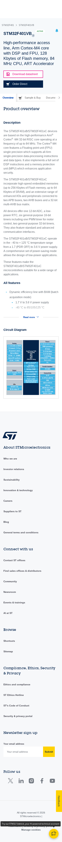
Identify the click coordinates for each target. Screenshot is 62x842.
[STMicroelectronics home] (11, 435)
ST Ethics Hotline (13, 695)
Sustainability (11, 479)
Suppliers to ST (12, 511)
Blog (6, 522)
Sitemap (8, 651)
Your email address (13, 744)
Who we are (10, 458)
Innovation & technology (18, 490)
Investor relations (13, 469)
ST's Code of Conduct (16, 705)
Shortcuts (9, 640)
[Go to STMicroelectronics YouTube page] (52, 781)
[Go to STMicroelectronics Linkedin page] (21, 781)
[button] (57, 31)
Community (10, 581)
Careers (7, 500)
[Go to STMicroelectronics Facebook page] (41, 781)
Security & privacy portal (17, 716)
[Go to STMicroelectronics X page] (11, 781)
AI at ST (8, 613)
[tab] (8, 98)
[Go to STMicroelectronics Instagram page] (31, 781)
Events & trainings (14, 602)
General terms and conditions (20, 532)
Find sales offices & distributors (22, 570)
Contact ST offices (14, 560)
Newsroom (9, 592)
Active (40, 31)
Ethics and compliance (16, 684)
